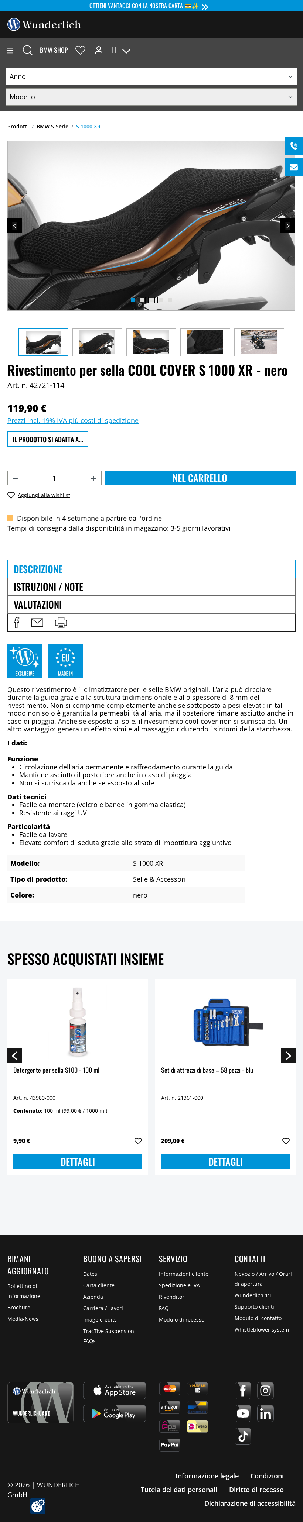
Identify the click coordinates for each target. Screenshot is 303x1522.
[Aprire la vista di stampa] (61, 622)
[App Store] (114, 1390)
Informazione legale (207, 1475)
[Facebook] (243, 1390)
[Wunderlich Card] (40, 1402)
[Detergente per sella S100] (77, 1022)
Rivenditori (172, 1296)
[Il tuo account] (99, 50)
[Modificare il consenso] (38, 1506)
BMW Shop (54, 50)
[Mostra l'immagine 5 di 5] (170, 300)
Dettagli (78, 1161)
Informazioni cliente (183, 1273)
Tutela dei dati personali (179, 1489)
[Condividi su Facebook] (17, 622)
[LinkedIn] (265, 1413)
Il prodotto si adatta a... (48, 439)
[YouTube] (243, 1413)
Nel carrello (200, 478)
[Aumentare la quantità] (94, 478)
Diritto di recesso (256, 1489)
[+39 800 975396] (294, 146)
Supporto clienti (254, 1306)
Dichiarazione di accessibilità (250, 1503)
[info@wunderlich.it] (294, 167)
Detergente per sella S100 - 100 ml (56, 1070)
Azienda (93, 1296)
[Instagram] (265, 1390)
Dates (90, 1273)
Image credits (100, 1319)
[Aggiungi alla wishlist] (138, 1141)
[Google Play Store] (114, 1413)
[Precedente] (14, 225)
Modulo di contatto (258, 1318)
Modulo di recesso (181, 1319)
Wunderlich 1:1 (253, 1295)
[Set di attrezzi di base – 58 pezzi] (225, 1022)
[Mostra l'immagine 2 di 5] (142, 300)
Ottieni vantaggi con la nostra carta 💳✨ (144, 5)
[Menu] (9, 50)
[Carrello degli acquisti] (297, 50)
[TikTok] (243, 1436)
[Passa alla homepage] (44, 23)
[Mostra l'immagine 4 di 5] (161, 300)
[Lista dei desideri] (80, 50)
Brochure (18, 1307)
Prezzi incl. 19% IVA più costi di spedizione (73, 420)
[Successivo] (287, 225)
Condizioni (267, 1475)
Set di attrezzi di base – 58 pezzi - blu (207, 1070)
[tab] (151, 569)
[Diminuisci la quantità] (15, 478)
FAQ (164, 1308)
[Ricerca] (27, 50)
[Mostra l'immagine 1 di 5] (133, 300)
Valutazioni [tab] (38, 604)
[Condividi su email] (37, 622)
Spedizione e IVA (179, 1285)
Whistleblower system (262, 1329)
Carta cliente (99, 1285)
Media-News (22, 1318)
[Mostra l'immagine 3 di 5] (151, 300)
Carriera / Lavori (103, 1308)
